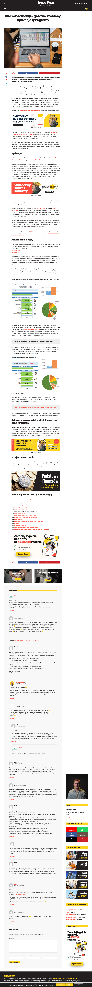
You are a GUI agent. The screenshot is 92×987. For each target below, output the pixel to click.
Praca (22, 8)
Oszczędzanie (14, 8)
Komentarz (11, 938)
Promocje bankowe (71, 909)
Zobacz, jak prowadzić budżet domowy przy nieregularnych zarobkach (35, 407)
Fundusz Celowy (19, 519)
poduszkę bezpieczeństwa (32, 329)
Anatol (16, 595)
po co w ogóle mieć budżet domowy (30, 110)
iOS (40, 160)
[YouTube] (75, 3)
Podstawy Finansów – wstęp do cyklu (25, 499)
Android (33, 160)
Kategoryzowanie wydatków (22, 507)
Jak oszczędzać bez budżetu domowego (26, 527)
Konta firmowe (70, 917)
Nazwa (10, 955)
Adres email (29, 955)
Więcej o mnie (70, 817)
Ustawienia (78, 984)
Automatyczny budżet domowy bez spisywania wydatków (31, 529)
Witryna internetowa (47, 955)
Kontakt (63, 8)
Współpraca (71, 8)
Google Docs (15, 252)
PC (29, 160)
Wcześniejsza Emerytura (21, 501)
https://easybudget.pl (20, 894)
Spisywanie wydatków (21, 505)
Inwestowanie (35, 8)
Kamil (15, 884)
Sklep (78, 8)
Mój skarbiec (41, 208)
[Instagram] (82, 3)
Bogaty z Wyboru (46, 2)
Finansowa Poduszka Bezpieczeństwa (25, 517)
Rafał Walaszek (20, 682)
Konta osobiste (70, 914)
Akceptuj (61, 984)
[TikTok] (84, 3)
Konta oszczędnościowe (73, 916)
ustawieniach (50, 985)
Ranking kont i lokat (46, 8)
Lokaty (68, 912)
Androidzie (15, 210)
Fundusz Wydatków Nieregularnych (25, 515)
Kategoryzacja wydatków (26, 134)
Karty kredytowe (71, 919)
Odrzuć (69, 984)
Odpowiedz (11, 610)
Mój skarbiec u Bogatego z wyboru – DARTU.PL (27, 640)
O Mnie (57, 8)
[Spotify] (77, 3)
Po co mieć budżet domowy (22, 509)
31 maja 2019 (18, 575)
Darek (16, 617)
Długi (27, 8)
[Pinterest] (87, 3)
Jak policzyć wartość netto (22, 503)
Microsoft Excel (16, 250)
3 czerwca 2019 (33, 24)
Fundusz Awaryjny (19, 513)
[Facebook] (80, 3)
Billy (31, 231)
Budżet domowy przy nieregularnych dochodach (28, 521)
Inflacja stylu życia (20, 525)
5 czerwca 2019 (48, 576)
